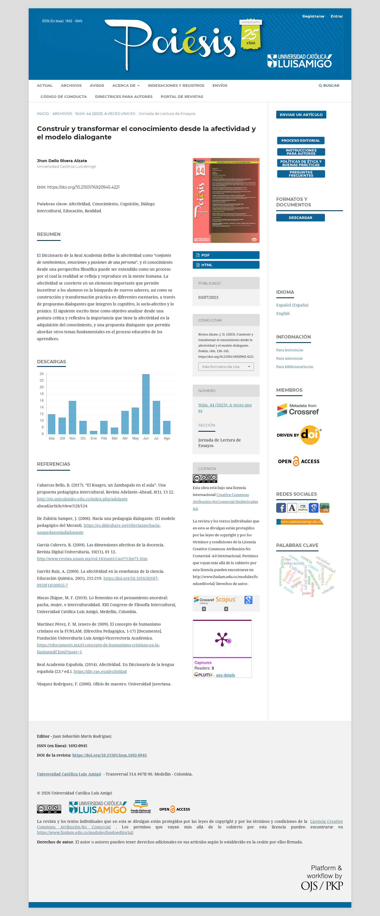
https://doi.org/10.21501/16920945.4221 (83, 187)
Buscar (330, 85)
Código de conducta (64, 96)
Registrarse (313, 16)
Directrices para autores (123, 96)
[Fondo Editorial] (303, 511)
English (283, 313)
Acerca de (124, 85)
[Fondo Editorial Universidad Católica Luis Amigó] (140, 811)
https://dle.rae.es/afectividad (100, 671)
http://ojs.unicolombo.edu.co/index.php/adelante (82, 499)
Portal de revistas (182, 96)
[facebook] (281, 511)
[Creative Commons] (49, 811)
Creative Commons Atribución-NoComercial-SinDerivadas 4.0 (225, 501)
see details (225, 675)
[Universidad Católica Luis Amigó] (300, 523)
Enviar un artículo (301, 114)
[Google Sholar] (314, 511)
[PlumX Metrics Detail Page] (222, 639)
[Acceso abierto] (174, 811)
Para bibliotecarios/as (294, 366)
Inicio (43, 113)
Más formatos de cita (221, 366)
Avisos (97, 85)
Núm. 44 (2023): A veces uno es (105, 113)
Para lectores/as (289, 349)
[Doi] (299, 443)
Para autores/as (289, 358)
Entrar (337, 16)
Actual (45, 85)
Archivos (71, 85)
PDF (204, 255)
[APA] (324, 511)
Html (206, 265)
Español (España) (292, 305)
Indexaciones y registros (176, 85)
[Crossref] (298, 415)
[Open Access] (298, 465)
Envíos (220, 85)
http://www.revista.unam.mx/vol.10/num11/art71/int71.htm (92, 558)
